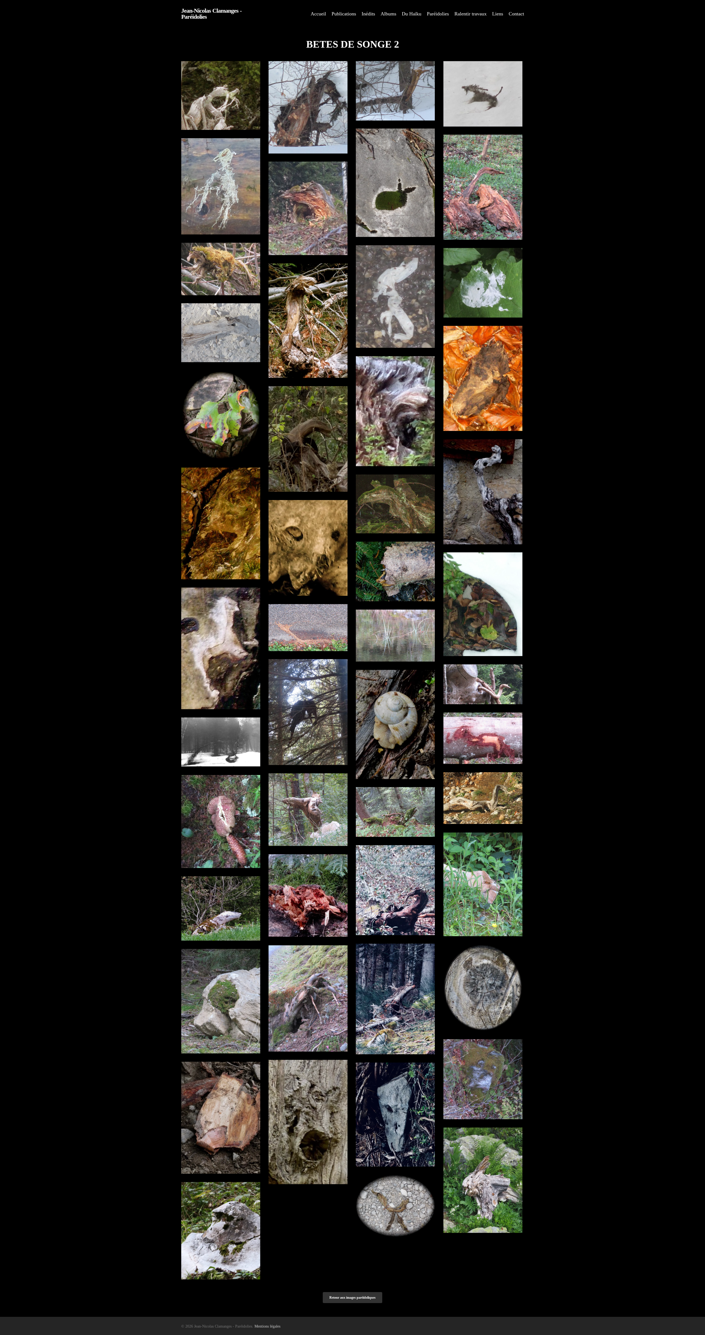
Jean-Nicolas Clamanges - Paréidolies (211, 14)
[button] (352, 1297)
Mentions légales (267, 1326)
